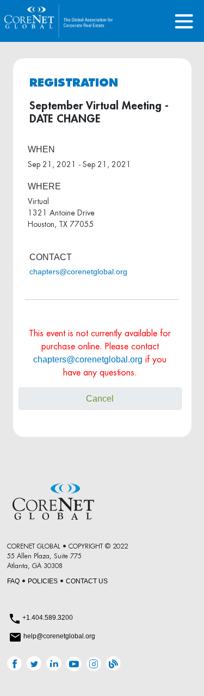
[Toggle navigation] (184, 21)
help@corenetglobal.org (59, 636)
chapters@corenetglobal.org (78, 271)
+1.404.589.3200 (47, 617)
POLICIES (43, 581)
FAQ (13, 581)
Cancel (100, 398)
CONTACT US (87, 581)
